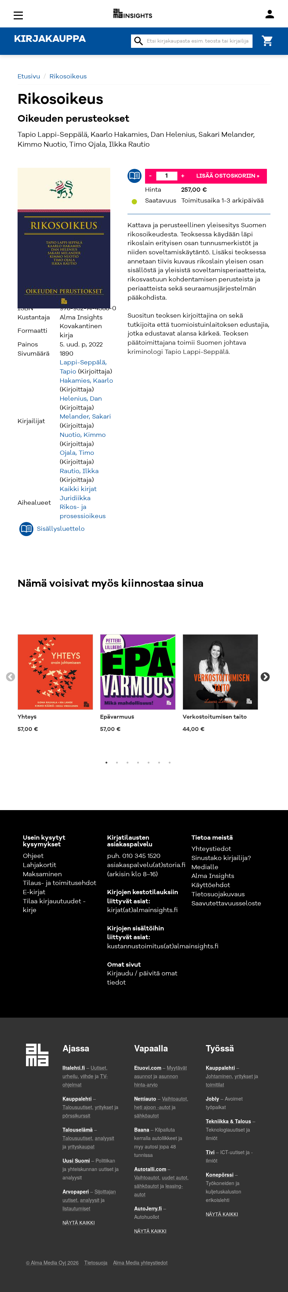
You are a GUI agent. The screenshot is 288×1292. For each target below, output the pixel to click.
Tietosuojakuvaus (218, 894)
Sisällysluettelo (61, 529)
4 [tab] (138, 762)
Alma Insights (212, 876)
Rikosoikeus (68, 77)
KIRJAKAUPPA (50, 39)
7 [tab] (169, 762)
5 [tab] (148, 762)
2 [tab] (116, 762)
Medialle (204, 867)
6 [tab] (159, 762)
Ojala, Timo (77, 453)
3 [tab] (127, 762)
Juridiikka (75, 498)
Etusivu (29, 77)
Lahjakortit (39, 865)
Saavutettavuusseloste (226, 903)
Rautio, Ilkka (79, 471)
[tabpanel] (55, 669)
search (139, 41)
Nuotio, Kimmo (83, 435)
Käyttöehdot (210, 885)
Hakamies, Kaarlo (86, 381)
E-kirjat (34, 892)
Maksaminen (42, 874)
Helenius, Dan (81, 399)
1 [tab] (106, 762)
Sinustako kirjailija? (221, 858)
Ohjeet (33, 856)
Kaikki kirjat (78, 489)
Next (265, 677)
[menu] (19, 15)
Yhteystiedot (211, 849)
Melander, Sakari (85, 417)
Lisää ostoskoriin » (228, 176)
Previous (10, 677)
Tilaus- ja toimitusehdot (59, 883)
